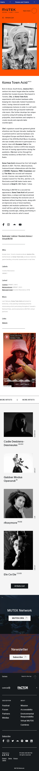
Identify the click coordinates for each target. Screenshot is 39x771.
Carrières (25, 724)
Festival (5, 705)
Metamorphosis (7, 287)
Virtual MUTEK (7, 238)
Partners (4, 676)
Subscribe (6, 736)
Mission (24, 705)
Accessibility (26, 709)
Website (4, 323)
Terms (10, 758)
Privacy (4, 758)
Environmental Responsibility (27, 715)
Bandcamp (6, 236)
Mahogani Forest (7, 290)
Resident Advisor (25, 236)
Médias (5, 717)
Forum (5, 709)
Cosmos (5, 284)
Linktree (14, 236)
